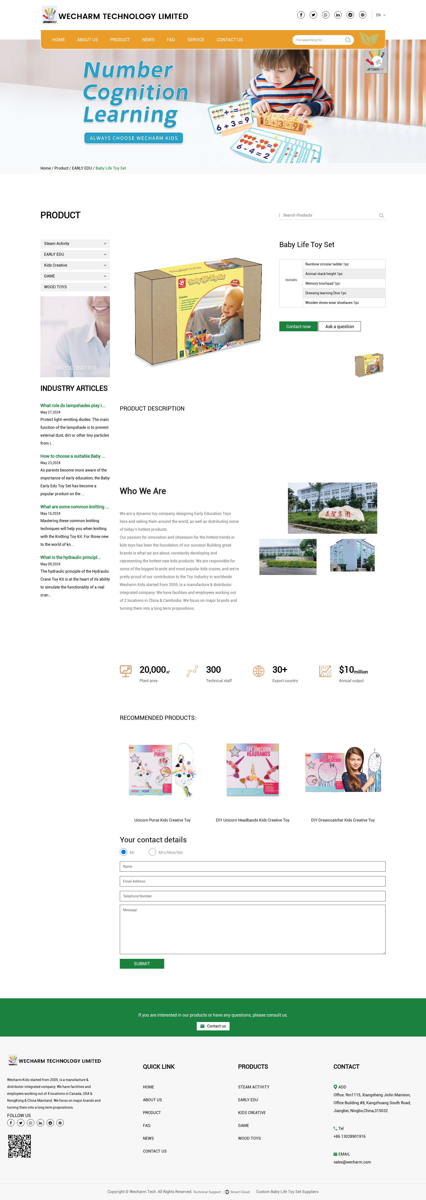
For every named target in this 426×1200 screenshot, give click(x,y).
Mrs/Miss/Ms (171, 852)
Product (120, 39)
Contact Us (230, 39)
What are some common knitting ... (74, 506)
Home (58, 39)
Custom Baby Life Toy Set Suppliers (287, 1191)
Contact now (298, 326)
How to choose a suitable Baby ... (72, 456)
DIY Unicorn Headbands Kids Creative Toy (252, 820)
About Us (87, 39)
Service (195, 39)
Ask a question (339, 326)
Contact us (216, 1026)
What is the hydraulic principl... (70, 557)
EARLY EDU (82, 168)
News (148, 39)
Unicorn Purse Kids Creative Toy (162, 820)
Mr (132, 852)
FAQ (171, 39)
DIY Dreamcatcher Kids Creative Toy (343, 820)
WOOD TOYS (55, 287)
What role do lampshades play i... (73, 405)
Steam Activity (56, 243)
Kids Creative (55, 265)
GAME (49, 276)
